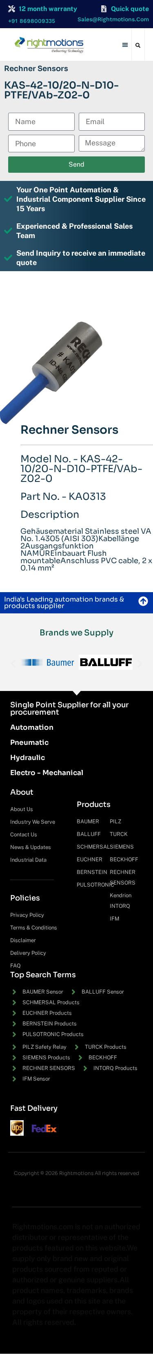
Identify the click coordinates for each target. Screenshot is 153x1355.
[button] (125, 44)
